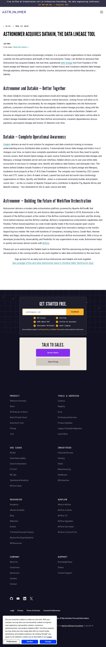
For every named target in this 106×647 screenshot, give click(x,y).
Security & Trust (17, 423)
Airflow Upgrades (65, 521)
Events (13, 527)
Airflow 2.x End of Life (67, 532)
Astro (12, 406)
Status (61, 567)
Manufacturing (64, 469)
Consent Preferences (51, 611)
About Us (14, 562)
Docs (60, 412)
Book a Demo (53, 353)
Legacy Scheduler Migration (70, 428)
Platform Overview (18, 401)
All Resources (16, 543)
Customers (15, 567)
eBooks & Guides (17, 510)
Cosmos (61, 401)
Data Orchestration (18, 464)
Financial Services (65, 453)
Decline (30, 642)
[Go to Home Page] (50, 12)
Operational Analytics (19, 480)
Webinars (14, 521)
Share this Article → (21, 47)
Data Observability (18, 458)
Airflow (46, 243)
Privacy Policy (44, 329)
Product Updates (65, 423)
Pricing (13, 428)
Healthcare (62, 475)
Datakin (6, 144)
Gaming (61, 458)
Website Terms (56, 329)
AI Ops (13, 453)
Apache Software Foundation (72, 626)
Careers (13, 578)
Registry (61, 406)
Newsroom (14, 573)
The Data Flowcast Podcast (22, 532)
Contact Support (65, 573)
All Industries (63, 480)
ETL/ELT (13, 469)
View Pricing (53, 362)
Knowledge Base (65, 562)
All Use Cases (16, 486)
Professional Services (67, 417)
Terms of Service (33, 611)
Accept (48, 642)
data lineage (66, 63)
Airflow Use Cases (66, 527)
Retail (60, 464)
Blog (7, 26)
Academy (14, 504)
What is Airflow (64, 504)
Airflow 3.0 (62, 515)
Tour (12, 434)
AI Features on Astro (19, 412)
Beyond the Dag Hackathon (22, 538)
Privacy (20, 611)
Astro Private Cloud (18, 417)
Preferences (11, 642)
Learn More (63, 434)
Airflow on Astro (65, 510)
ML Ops (13, 475)
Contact (13, 584)
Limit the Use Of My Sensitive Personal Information (69, 618)
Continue (75, 312)
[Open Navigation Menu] (101, 12)
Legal (12, 611)
